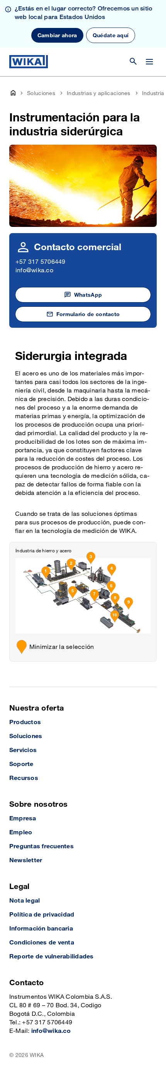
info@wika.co (34, 270)
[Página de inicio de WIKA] (28, 61)
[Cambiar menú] (149, 61)
